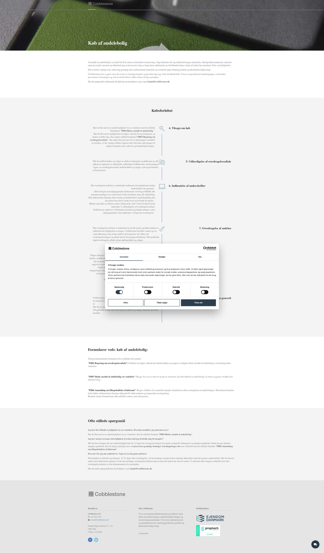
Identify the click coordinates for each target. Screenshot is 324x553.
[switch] (147, 292)
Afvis (125, 303)
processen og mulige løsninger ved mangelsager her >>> (159, 446)
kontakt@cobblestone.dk (99, 520)
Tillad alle (198, 303)
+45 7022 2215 (95, 517)
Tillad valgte (162, 303)
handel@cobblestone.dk (159, 81)
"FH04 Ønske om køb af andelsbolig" (137, 130)
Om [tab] (199, 257)
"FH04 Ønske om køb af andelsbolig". (176, 434)
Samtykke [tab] (124, 257)
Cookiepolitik (143, 533)
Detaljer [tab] (162, 257)
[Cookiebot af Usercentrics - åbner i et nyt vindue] (205, 248)
